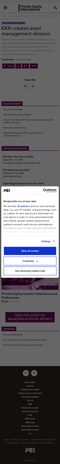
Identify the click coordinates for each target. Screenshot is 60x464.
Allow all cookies (30, 251)
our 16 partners (21, 206)
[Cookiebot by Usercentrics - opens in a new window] (43, 190)
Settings (46, 241)
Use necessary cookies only (30, 271)
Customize (28, 260)
